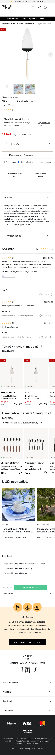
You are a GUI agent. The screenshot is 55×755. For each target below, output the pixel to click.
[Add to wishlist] (16, 404)
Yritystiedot (8, 710)
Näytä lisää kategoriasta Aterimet (18, 573)
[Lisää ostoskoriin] (20, 404)
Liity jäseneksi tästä (44, 124)
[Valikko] (51, 7)
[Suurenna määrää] (11, 587)
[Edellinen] (4, 54)
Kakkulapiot (29, 24)
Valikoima (8, 692)
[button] (8, 110)
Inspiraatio (8, 701)
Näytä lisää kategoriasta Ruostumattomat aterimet (24, 563)
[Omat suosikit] (39, 7)
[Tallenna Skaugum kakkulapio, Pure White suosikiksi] (50, 587)
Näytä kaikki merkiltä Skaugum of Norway (20, 423)
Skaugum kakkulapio (43, 24)
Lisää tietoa (46, 162)
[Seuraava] (50, 54)
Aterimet (20, 24)
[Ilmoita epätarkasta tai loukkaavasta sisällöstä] (51, 294)
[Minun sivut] (33, 7)
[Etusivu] (7, 7)
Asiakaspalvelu (10, 682)
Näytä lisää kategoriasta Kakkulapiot (19, 568)
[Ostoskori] (45, 7)
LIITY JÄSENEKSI (22, 2)
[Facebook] (20, 669)
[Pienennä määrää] (4, 587)
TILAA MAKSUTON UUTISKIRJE (27, 642)
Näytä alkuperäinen (25, 316)
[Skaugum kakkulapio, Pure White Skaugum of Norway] (27, 54)
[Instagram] (27, 669)
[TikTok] (35, 669)
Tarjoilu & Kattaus (8, 24)
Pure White (8, 593)
